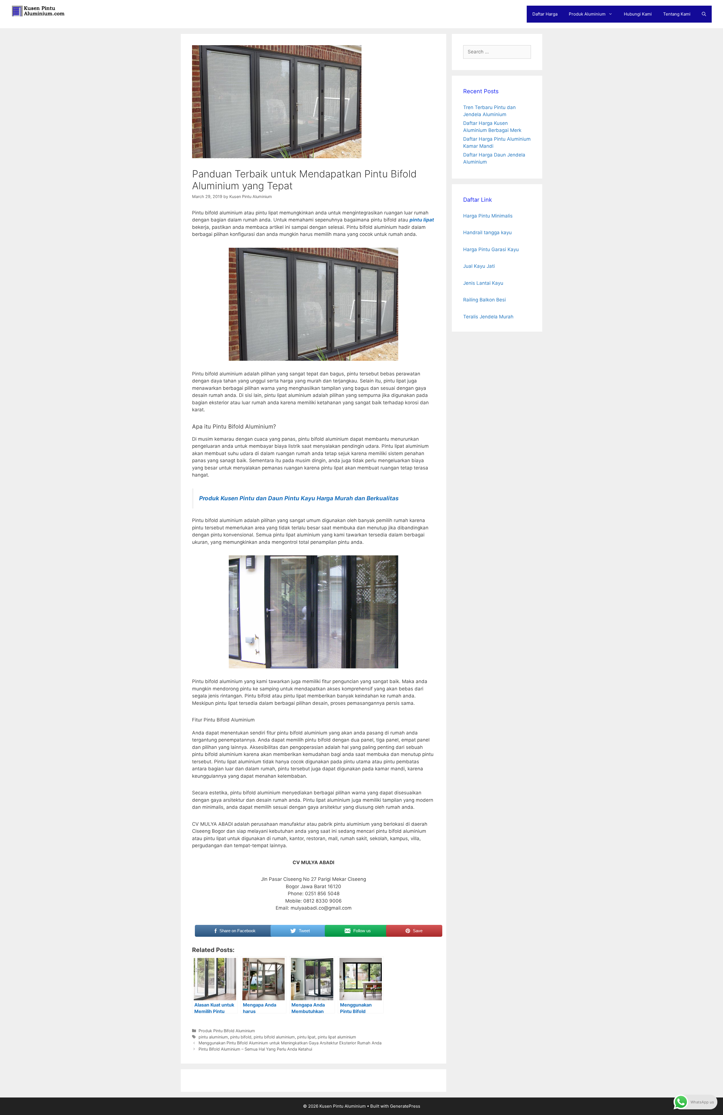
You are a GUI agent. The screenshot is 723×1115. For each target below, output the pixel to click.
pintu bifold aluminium (274, 1036)
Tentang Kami (677, 14)
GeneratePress (405, 1106)
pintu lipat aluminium (337, 1036)
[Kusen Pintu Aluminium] (39, 11)
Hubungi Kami (638, 14)
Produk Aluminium (587, 14)
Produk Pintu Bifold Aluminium (227, 1030)
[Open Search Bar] (704, 14)
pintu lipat (422, 220)
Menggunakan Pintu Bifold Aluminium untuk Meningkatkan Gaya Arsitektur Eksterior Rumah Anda (290, 1042)
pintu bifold (240, 1036)
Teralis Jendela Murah (488, 316)
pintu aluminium (213, 1036)
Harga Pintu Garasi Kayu (491, 249)
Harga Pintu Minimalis (488, 216)
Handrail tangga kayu (487, 232)
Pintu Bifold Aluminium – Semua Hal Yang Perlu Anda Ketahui (255, 1049)
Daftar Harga (545, 14)
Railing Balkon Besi (484, 300)
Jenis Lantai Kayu (483, 283)
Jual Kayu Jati (479, 266)
